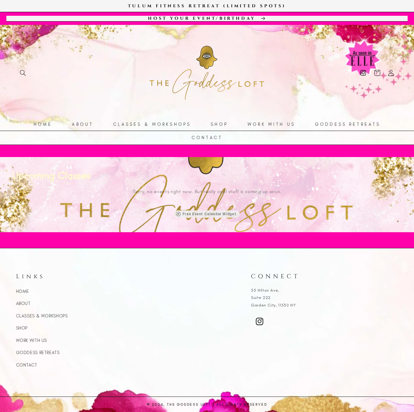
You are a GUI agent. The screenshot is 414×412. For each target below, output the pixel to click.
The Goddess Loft (189, 404)
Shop (22, 328)
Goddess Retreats (38, 352)
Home (22, 291)
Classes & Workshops (42, 316)
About (23, 303)
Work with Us (31, 340)
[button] (23, 73)
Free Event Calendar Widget (209, 214)
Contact (26, 365)
